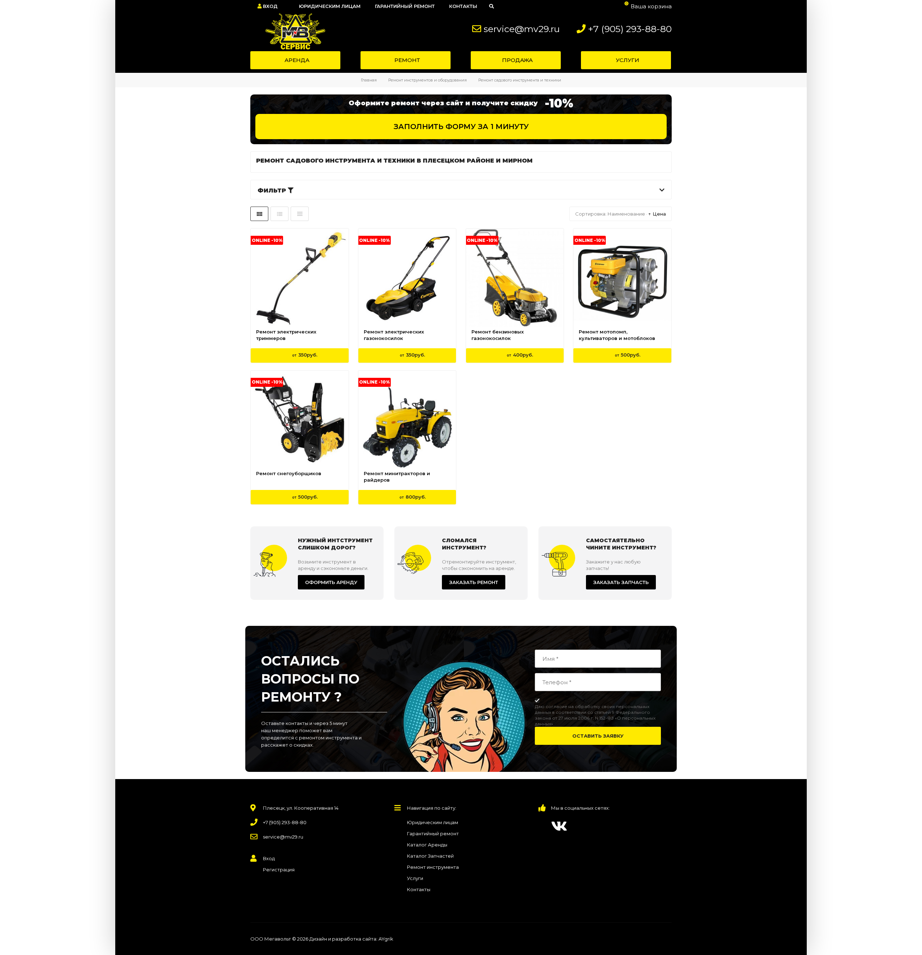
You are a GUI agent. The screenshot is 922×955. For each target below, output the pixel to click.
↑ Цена (657, 214)
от (304, 355)
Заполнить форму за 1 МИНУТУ (461, 126)
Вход (269, 6)
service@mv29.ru (522, 28)
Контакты (418, 889)
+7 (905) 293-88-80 (630, 28)
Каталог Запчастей (430, 856)
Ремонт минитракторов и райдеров (397, 476)
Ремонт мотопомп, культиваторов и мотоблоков (617, 335)
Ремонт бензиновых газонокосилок (497, 335)
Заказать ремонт (473, 582)
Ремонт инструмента (433, 867)
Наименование (626, 214)
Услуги (415, 878)
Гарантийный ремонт (433, 833)
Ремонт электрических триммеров (286, 335)
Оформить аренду (331, 582)
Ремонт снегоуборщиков (288, 473)
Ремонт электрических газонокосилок (394, 335)
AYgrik (386, 939)
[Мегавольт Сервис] (291, 31)
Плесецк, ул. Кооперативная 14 (301, 808)
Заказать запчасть (621, 582)
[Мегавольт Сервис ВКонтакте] (559, 826)
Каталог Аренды (427, 845)
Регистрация (279, 869)
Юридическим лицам (432, 822)
